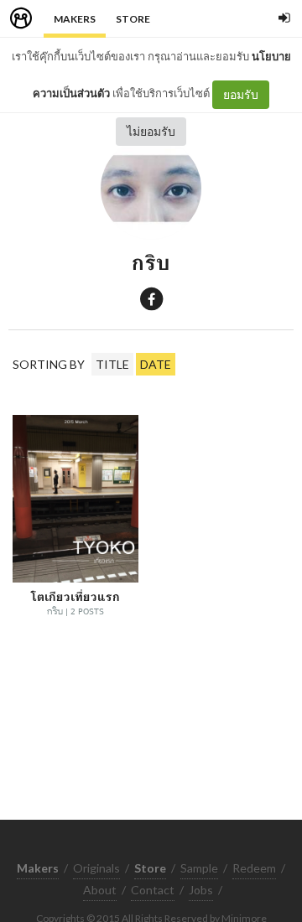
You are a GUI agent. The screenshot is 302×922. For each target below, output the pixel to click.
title (112, 364)
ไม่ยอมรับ (151, 131)
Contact (152, 890)
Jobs (201, 890)
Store (133, 19)
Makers (75, 19)
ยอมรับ (240, 94)
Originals (96, 868)
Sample (199, 868)
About (100, 890)
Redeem (254, 868)
